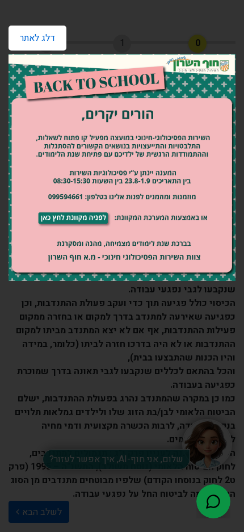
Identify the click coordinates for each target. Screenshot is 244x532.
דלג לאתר (32, 35)
